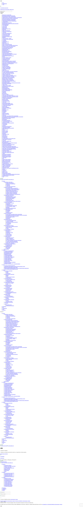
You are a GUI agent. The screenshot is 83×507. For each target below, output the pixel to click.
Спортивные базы (9, 281)
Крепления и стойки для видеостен (8, 152)
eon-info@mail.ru (4, 461)
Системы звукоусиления (8, 260)
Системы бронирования (6, 68)
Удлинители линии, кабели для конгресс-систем (10, 95)
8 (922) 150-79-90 (4, 462)
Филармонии (8, 273)
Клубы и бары (6, 470)
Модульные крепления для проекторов (8, 15)
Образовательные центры (10, 409)
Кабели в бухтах (5, 172)
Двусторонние (4, 123)
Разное (5, 436)
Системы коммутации (7, 259)
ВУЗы (7, 408)
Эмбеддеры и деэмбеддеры (6, 141)
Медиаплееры (4, 136)
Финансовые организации (8, 302)
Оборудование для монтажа (6, 139)
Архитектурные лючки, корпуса (7, 163)
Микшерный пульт (5, 109)
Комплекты (8, 218)
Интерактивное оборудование (9, 195)
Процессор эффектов (5, 107)
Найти (1, 13)
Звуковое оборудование (8, 334)
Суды (7, 283)
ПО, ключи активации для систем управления (9, 71)
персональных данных (14, 499)
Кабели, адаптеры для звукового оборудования (10, 45)
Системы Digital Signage (8, 388)
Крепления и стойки (5, 150)
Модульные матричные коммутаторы (8, 144)
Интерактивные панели (6, 48)
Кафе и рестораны (7, 468)
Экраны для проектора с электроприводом (9, 75)
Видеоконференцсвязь (8, 246)
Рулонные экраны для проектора (11, 192)
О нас (3, 4)
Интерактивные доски (6, 50)
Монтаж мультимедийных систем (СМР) (11, 267)
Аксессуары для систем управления (8, 73)
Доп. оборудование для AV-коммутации (8, 138)
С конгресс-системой (9, 221)
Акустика (3, 112)
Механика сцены (7, 261)
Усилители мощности (5, 35)
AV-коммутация (4, 137)
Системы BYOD (5, 21)
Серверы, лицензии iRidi (10, 239)
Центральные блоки (5, 100)
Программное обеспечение (6, 83)
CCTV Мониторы (5, 25)
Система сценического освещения (9, 262)
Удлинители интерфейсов (6, 143)
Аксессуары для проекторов (7, 33)
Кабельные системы (5, 167)
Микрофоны (4, 110)
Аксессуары (4, 157)
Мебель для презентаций (6, 164)
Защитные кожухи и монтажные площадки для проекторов (12, 17)
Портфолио (4, 306)
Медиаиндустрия (7, 294)
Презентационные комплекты (7, 53)
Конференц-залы (9, 304)
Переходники (4, 169)
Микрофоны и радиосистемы (7, 36)
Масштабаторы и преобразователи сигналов (9, 142)
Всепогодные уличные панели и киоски (8, 61)
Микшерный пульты (5, 134)
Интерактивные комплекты (6, 51)
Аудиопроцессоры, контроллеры (7, 39)
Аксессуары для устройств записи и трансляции (10, 115)
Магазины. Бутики (9, 301)
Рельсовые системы (5, 52)
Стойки (3, 153)
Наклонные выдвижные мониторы (8, 122)
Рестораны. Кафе (9, 289)
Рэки (3, 158)
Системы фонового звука (8, 257)
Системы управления (5, 66)
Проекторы (4, 29)
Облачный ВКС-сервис (6, 88)
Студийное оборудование (6, 105)
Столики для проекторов (6, 165)
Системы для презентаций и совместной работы (10, 147)
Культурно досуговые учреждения (9, 466)
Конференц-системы (7, 254)
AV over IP (4, 140)
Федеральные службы (9, 415)
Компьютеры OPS (5, 49)
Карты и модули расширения (7, 44)
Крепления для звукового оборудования (8, 46)
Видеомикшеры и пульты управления (8, 117)
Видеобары (4, 91)
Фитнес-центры (8, 280)
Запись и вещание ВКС (6, 90)
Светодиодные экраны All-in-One (7, 104)
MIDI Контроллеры (5, 113)
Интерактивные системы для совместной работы (10, 23)
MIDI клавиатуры (9, 227)
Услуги (3, 264)
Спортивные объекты (7, 465)
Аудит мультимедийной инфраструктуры (11, 269)
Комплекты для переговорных (7, 97)
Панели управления (5, 43)
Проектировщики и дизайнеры (11, 292)
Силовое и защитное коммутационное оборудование (11, 174)
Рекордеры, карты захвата (6, 118)
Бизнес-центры (8, 286)
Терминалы (4, 92)
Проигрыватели (5, 132)
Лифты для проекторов (6, 166)
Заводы (7, 297)
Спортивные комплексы (8, 278)
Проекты (3, 464)
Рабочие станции (5, 131)
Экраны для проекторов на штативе (8, 76)
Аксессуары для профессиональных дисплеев (9, 62)
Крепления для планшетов (6, 154)
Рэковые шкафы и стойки (6, 156)
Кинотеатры (8, 295)
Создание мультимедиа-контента (9, 265)
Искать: (1, 11)
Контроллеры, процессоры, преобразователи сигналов (11, 82)
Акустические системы (6, 34)
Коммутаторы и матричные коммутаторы (9, 146)
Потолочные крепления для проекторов (8, 20)
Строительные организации (8, 291)
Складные (4, 125)
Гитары (3, 129)
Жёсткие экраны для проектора (7, 78)
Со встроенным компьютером (7, 121)
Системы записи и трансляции (9, 256)
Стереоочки (4, 32)
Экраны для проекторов (8, 187)
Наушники (4, 108)
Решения (3, 472)
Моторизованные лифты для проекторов (9, 16)
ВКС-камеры (4, 93)
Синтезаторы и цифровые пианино (12, 226)
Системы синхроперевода (6, 98)
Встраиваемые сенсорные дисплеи (8, 55)
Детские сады (8, 277)
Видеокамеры (4, 119)
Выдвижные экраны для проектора (8, 80)
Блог (3, 2)
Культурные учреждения (8, 270)
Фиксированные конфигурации (7, 103)
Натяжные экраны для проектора (7, 79)
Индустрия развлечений (8, 288)
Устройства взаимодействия (6, 149)
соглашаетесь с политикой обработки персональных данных (52, 504)
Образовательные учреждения (9, 274)
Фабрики (7, 298)
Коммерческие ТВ (5, 64)
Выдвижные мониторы (6, 120)
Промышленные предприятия (9, 429)
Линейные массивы (5, 41)
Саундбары (4, 40)
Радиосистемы (4, 106)
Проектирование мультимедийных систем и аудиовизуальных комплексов (16, 268)
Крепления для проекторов (6, 14)
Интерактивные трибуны (6, 173)
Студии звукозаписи (9, 428)
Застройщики (8, 293)
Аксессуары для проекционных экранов (12, 321)
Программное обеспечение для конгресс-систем (10, 96)
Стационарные (4, 124)
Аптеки (7, 300)
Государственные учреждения (9, 282)
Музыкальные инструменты (7, 126)
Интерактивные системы (8, 252)
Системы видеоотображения (9, 250)
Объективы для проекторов (6, 31)
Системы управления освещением (8, 72)
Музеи (7, 272)
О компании (4, 488)
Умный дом (4, 69)
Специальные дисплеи (6, 59)
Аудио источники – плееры (6, 38)
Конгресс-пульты (5, 99)
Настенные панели (5, 162)
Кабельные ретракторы (6, 161)
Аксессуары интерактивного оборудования (13, 201)
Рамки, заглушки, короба (6, 160)
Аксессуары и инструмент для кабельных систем (10, 168)
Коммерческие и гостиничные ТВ (7, 63)
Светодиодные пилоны (6, 102)
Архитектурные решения (6, 159)
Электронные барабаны (6, 127)
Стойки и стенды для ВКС (6, 85)
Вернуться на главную (4, 453)
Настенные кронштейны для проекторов (9, 19)
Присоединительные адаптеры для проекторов (10, 18)
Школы (7, 275)
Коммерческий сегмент (8, 285)
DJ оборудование (5, 130)
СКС (3, 176)
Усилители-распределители (6, 145)
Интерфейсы (4, 111)
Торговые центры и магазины (9, 299)
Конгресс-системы (5, 94)
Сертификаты (4, 3)
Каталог (3, 181)
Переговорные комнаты (10, 305)
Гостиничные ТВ (5, 65)
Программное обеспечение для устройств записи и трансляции (12, 116)
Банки (7, 435)
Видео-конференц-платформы (7, 89)
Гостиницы (8, 287)
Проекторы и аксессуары (6, 28)
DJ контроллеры (5, 135)
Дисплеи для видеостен (6, 58)
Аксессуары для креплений (6, 151)
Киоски (3, 56)
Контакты (4, 442)
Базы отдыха (8, 290)
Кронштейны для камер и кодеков (7, 86)
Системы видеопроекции (8, 251)
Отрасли (3, 402)
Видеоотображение (5, 24)
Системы (3, 382)
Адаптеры (4, 170)
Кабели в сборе (4, 171)
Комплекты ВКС (5, 87)
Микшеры (4, 37)
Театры (7, 271)
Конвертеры (4, 42)
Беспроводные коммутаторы (7, 22)
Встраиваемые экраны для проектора (8, 77)
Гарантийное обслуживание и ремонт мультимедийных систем (14, 266)
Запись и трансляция (5, 114)
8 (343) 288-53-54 (10, 462)
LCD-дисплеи (4, 26)
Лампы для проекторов (6, 30)
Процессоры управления (6, 67)
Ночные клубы (8, 422)
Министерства (8, 284)
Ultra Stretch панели (5, 60)
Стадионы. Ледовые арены (10, 279)
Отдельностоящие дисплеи (6, 57)
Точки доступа (4, 84)
